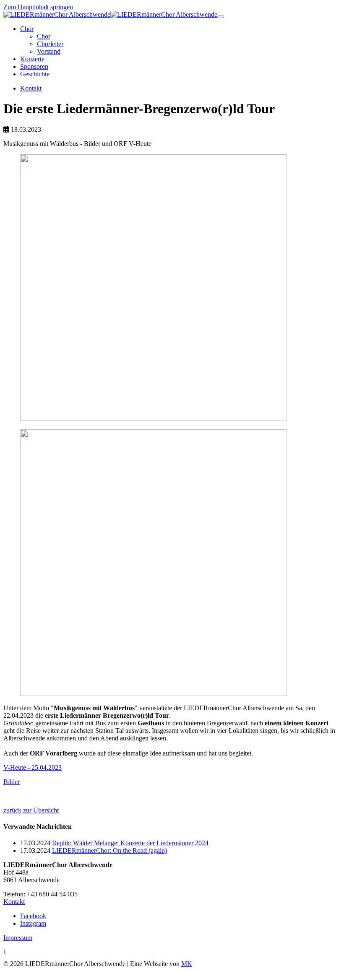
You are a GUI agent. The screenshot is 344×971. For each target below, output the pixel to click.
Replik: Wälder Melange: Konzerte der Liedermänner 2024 (130, 842)
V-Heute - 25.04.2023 (32, 767)
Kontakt (14, 901)
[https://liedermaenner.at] (110, 14)
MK (186, 963)
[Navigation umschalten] (220, 17)
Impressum (17, 937)
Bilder (11, 781)
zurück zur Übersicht (31, 810)
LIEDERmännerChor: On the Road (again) (109, 850)
